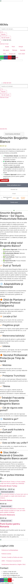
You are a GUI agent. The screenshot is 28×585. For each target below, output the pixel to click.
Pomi (13, 46)
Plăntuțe (14, 50)
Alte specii (6, 50)
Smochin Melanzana (7, 515)
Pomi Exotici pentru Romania (10, 525)
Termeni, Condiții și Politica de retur (12, 557)
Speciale (22, 50)
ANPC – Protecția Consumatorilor (11, 561)
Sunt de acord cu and (14, 198)
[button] (14, 84)
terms (14, 198)
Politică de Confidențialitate (10, 550)
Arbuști (21, 46)
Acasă (7, 46)
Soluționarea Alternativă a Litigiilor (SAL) (14, 564)
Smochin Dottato (6, 500)
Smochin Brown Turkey (8, 486)
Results (3, 34)
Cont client (21, 54)
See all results (5, 37)
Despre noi (12, 54)
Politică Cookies (6, 553)
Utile (4, 54)
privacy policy (23, 198)
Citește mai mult (6, 506)
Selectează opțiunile (7, 492)
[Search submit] (1, 32)
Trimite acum (14, 202)
